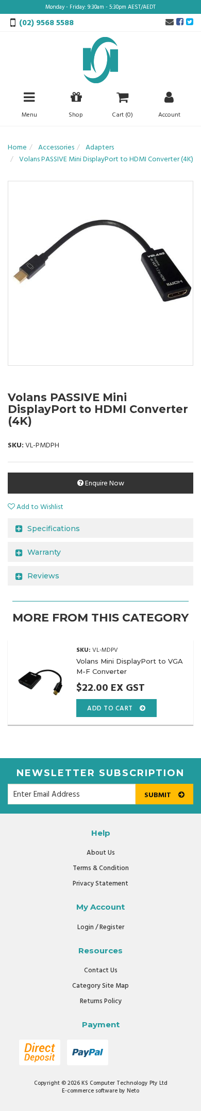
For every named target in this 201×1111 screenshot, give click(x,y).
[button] (35, 507)
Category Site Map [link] (100, 986)
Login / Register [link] (100, 927)
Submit (158, 795)
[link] (179, 22)
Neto (133, 1091)
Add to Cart (111, 708)
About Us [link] (101, 853)
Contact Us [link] (101, 970)
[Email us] (169, 22)
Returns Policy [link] (101, 1001)
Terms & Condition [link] (101, 868)
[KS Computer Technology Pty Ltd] (100, 60)
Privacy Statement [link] (100, 883)
